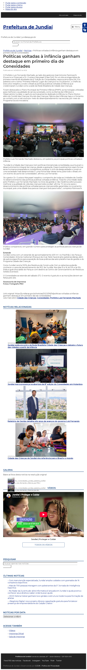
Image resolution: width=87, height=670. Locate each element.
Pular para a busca (13, 7)
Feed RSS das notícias (12, 661)
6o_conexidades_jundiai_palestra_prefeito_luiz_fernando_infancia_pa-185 (30, 488)
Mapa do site (11, 9)
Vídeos (12, 630)
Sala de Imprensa (17, 637)
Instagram (36, 661)
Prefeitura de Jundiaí (28, 27)
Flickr (52, 661)
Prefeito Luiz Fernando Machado (65, 298)
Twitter (59, 661)
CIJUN (37, 666)
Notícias (27, 51)
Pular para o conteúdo (15, 3)
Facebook (27, 661)
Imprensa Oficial (16, 634)
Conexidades (43, 298)
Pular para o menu (14, 5)
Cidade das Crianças (26, 298)
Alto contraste (63, 15)
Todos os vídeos (43, 545)
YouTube (45, 661)
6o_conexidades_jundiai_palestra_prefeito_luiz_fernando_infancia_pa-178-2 (30, 481)
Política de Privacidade (51, 666)
